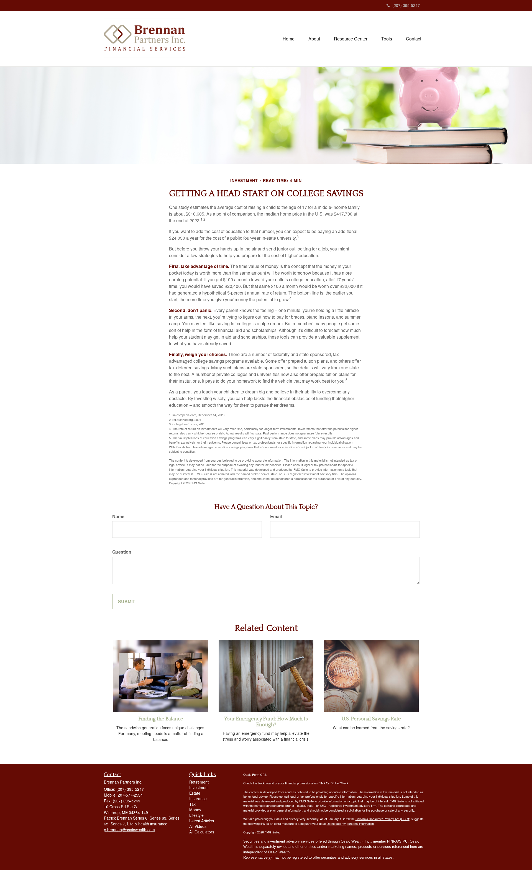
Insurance (198, 798)
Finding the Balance (160, 719)
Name (118, 516)
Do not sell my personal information (350, 823)
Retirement (199, 782)
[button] (314, 38)
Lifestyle (196, 815)
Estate (194, 793)
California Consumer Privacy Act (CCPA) (382, 819)
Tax (192, 804)
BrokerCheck (340, 783)
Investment (199, 787)
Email (276, 516)
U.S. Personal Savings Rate (371, 719)
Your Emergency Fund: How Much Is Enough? (266, 722)
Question (121, 552)
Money (195, 809)
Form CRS (259, 774)
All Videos (197, 826)
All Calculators (201, 832)
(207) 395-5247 (406, 5)
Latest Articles (201, 820)
